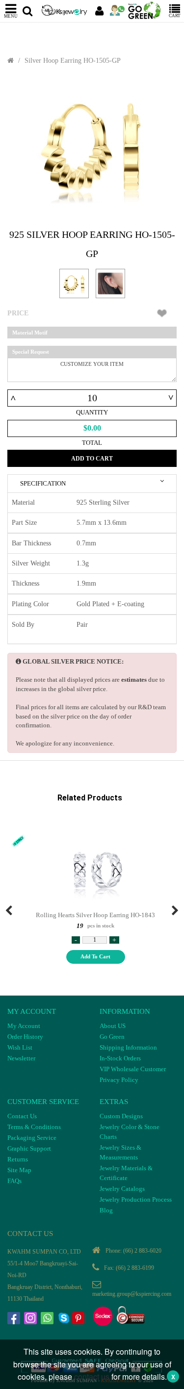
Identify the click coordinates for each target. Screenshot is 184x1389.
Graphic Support (29, 1148)
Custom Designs (121, 1116)
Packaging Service (31, 1137)
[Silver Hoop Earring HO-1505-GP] (92, 147)
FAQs (14, 1180)
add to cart (95, 956)
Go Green (112, 1036)
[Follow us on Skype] (64, 1319)
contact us (91, 1376)
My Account (23, 1025)
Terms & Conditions (34, 1127)
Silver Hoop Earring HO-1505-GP (73, 60)
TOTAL (92, 442)
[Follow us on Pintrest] (79, 1319)
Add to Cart (92, 458)
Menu (11, 16)
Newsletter (21, 1058)
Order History (25, 1036)
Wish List (19, 1047)
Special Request (30, 352)
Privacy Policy (119, 1079)
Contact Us (22, 1116)
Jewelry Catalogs (122, 1188)
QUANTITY (92, 412)
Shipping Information (128, 1047)
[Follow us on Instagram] (31, 1319)
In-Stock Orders (120, 1058)
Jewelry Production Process (136, 1199)
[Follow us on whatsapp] (48, 1319)
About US (113, 1025)
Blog (106, 1210)
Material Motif (30, 332)
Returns (17, 1159)
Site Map (19, 1170)
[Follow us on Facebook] (14, 1319)
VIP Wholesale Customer (133, 1069)
